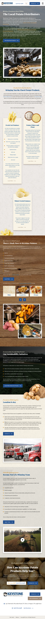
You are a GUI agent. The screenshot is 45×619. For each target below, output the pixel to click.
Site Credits (12, 617)
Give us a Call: (16, 583)
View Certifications (33, 598)
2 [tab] (22, 75)
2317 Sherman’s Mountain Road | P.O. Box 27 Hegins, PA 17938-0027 (23, 603)
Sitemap (17, 617)
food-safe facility (38, 96)
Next (24, 299)
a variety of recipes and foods (25, 283)
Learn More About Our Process (12, 385)
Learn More (7, 279)
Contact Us (33, 3)
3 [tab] (23, 75)
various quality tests (7, 96)
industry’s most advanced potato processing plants (19, 30)
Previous (20, 299)
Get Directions (27, 608)
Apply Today (7, 522)
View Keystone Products (10, 40)
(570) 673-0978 (19, 3)
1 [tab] (20, 75)
